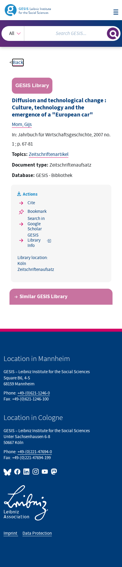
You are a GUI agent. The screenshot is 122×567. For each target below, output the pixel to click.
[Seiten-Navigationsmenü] (115, 12)
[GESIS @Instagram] (36, 471)
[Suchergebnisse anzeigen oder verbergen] (113, 33)
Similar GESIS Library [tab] (44, 296)
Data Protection (37, 533)
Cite (31, 203)
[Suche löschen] (102, 32)
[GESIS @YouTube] (45, 471)
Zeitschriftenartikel (48, 154)
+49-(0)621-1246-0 (33, 393)
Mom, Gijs (22, 124)
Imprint (11, 533)
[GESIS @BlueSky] (8, 471)
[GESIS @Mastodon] (53, 471)
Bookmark (37, 211)
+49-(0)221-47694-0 (34, 452)
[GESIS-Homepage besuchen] (28, 10)
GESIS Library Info (34, 240)
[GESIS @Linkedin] (26, 471)
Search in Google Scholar (36, 224)
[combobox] (61, 33)
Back (18, 62)
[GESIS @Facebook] (17, 471)
